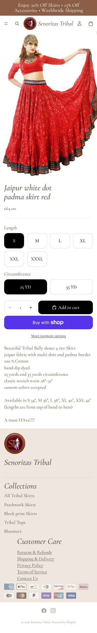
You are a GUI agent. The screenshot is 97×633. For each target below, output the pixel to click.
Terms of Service (32, 572)
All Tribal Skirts (19, 496)
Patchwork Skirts (20, 504)
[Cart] (90, 23)
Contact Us (27, 578)
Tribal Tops (14, 522)
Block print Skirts (20, 513)
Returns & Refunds (34, 552)
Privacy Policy (30, 565)
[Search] (17, 23)
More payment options (48, 335)
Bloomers (12, 531)
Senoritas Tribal (40, 622)
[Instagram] (53, 611)
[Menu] (6, 24)
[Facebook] (44, 611)
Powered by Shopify (63, 622)
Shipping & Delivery (35, 559)
